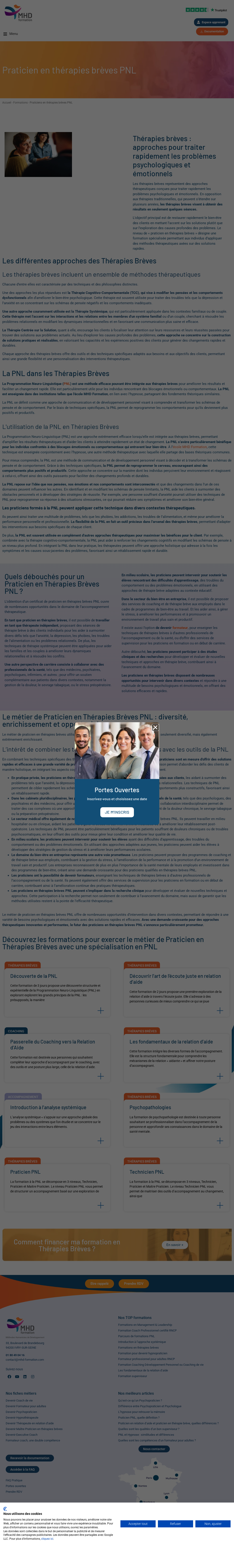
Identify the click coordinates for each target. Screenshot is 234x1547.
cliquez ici (47, 1538)
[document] (117, 773)
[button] (155, 727)
